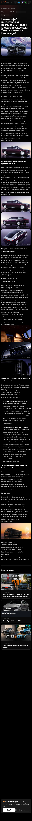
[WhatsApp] (25, 2)
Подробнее (22, 810)
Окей (9, 810)
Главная (4, 8)
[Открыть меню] (29, 2)
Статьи (12, 8)
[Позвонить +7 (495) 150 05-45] (15, 2)
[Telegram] (18, 2)
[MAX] (22, 2)
